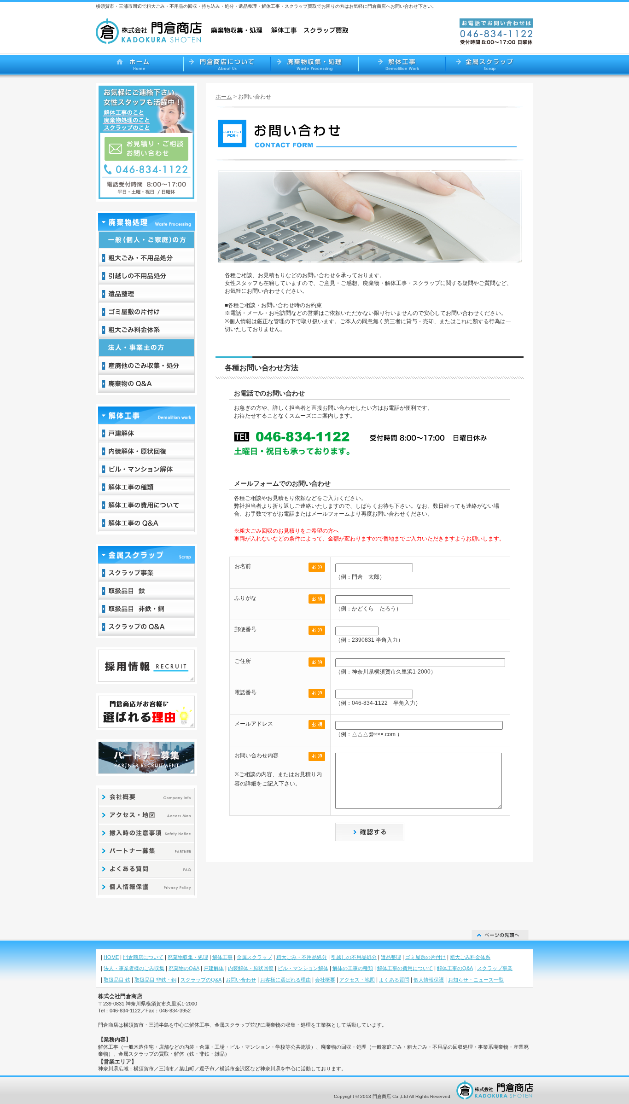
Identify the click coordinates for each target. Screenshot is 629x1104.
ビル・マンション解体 (303, 968)
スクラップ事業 (495, 968)
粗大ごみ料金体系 (470, 957)
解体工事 (222, 957)
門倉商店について (143, 957)
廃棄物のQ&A (184, 968)
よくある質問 (394, 979)
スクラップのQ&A (201, 979)
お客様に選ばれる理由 (285, 979)
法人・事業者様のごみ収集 (134, 968)
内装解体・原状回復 (251, 968)
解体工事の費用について (405, 968)
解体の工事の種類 (352, 968)
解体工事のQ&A (455, 968)
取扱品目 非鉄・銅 (155, 979)
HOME (111, 957)
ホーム (223, 96)
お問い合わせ (241, 979)
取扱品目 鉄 (117, 979)
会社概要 (325, 979)
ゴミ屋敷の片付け (425, 957)
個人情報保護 (429, 979)
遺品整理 (391, 957)
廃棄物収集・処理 (188, 957)
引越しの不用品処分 (354, 957)
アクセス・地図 (357, 979)
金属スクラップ (254, 957)
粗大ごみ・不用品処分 (301, 957)
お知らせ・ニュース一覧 (476, 979)
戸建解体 (214, 968)
